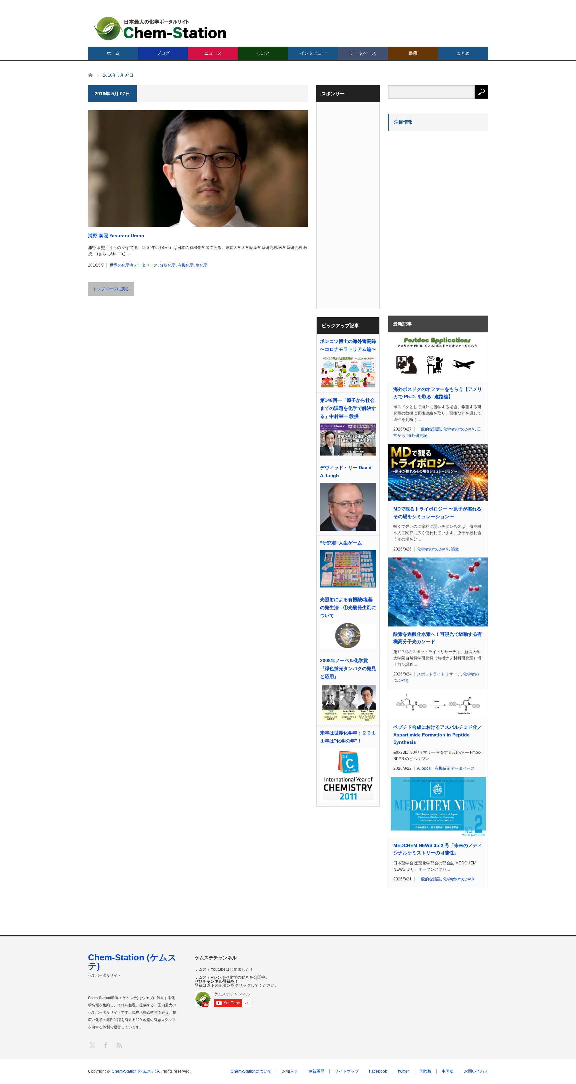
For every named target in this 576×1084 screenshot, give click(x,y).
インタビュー (313, 53)
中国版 (448, 1071)
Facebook (378, 1071)
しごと (263, 53)
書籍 (413, 53)
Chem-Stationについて (251, 1071)
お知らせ (290, 1071)
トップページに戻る (111, 289)
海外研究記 (417, 435)
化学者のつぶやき (459, 429)
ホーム (113, 53)
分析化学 (168, 265)
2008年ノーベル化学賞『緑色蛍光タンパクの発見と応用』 (348, 668)
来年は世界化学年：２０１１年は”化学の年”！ (348, 736)
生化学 (202, 265)
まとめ (463, 53)
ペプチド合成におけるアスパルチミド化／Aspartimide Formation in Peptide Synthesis (437, 734)
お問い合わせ (476, 1071)
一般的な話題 (429, 429)
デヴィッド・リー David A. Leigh (346, 471)
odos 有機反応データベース (448, 768)
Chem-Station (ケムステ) (132, 961)
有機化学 (186, 265)
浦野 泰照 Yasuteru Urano (116, 235)
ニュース (213, 53)
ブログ (163, 53)
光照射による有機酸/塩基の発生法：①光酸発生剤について (348, 607)
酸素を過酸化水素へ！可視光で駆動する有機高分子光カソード (437, 637)
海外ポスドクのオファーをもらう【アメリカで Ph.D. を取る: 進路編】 (437, 393)
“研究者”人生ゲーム (341, 542)
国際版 (425, 1071)
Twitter (403, 1071)
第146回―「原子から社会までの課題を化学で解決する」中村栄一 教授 (348, 408)
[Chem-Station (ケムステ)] (160, 28)
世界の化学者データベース (134, 265)
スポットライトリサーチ (439, 674)
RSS (119, 1045)
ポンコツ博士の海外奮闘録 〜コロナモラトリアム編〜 (348, 345)
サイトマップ (347, 1071)
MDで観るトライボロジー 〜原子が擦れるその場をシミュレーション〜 (437, 512)
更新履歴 (316, 1071)
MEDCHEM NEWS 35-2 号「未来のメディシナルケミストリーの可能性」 (437, 849)
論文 (455, 549)
